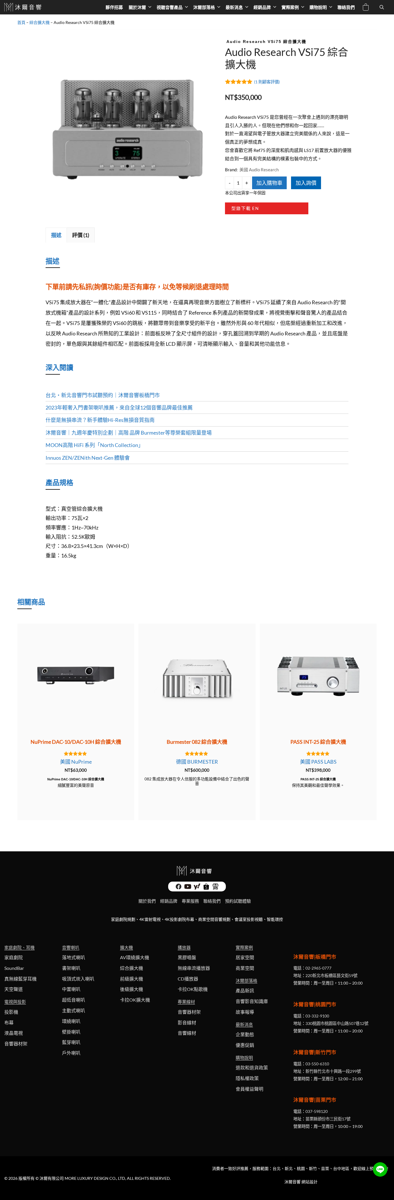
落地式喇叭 (73, 957)
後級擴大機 (131, 989)
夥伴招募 (114, 7)
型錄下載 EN (245, 208)
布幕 (9, 1022)
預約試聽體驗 (238, 901)
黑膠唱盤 (187, 957)
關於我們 (147, 901)
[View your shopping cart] (365, 8)
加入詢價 (306, 183)
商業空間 (245, 968)
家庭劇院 (13, 957)
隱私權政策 (247, 1078)
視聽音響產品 (170, 7)
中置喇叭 (71, 989)
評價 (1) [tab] (80, 235)
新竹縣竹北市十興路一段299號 (333, 1071)
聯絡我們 (346, 7)
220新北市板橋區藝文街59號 (331, 975)
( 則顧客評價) (267, 81)
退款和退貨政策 (252, 1067)
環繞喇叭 (71, 1021)
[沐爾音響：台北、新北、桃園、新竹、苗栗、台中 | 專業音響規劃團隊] (23, 7)
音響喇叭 (70, 947)
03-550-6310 (317, 1063)
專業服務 (190, 901)
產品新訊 (245, 990)
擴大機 (126, 947)
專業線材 (186, 1001)
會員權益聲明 (249, 1089)
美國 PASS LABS (318, 761)
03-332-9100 (317, 1015)
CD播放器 (188, 978)
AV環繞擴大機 (134, 957)
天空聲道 (13, 989)
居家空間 (245, 957)
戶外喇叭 (71, 1053)
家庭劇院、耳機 (19, 947)
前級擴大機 (131, 978)
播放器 (184, 947)
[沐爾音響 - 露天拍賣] (215, 888)
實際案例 (290, 7)
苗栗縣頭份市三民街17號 (327, 1118)
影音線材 (187, 1022)
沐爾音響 (292, 1181)
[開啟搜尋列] (382, 7)
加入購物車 (269, 183)
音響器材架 (15, 1043)
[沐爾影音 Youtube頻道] (187, 888)
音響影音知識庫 (252, 1001)
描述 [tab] (56, 235)
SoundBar (14, 968)
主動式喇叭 (73, 1010)
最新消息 (234, 7)
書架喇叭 (71, 968)
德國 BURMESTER (197, 761)
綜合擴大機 (39, 22)
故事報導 (245, 1012)
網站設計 (309, 1181)
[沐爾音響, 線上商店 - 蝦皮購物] (206, 888)
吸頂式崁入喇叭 (78, 978)
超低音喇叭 (73, 999)
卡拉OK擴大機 (135, 999)
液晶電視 (13, 1033)
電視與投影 (15, 1001)
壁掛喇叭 (71, 1031)
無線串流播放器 (194, 968)
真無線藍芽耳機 (20, 978)
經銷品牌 (262, 7)
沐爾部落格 (204, 7)
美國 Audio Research (259, 169)
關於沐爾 (137, 7)
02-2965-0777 (318, 968)
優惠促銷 (245, 1045)
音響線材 (187, 1033)
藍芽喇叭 (71, 1042)
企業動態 (245, 1034)
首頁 (21, 22)
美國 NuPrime (76, 761)
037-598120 (316, 1111)
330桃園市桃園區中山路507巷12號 (336, 1023)
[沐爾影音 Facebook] (178, 888)
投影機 (11, 1012)
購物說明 (318, 7)
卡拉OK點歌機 (193, 989)
